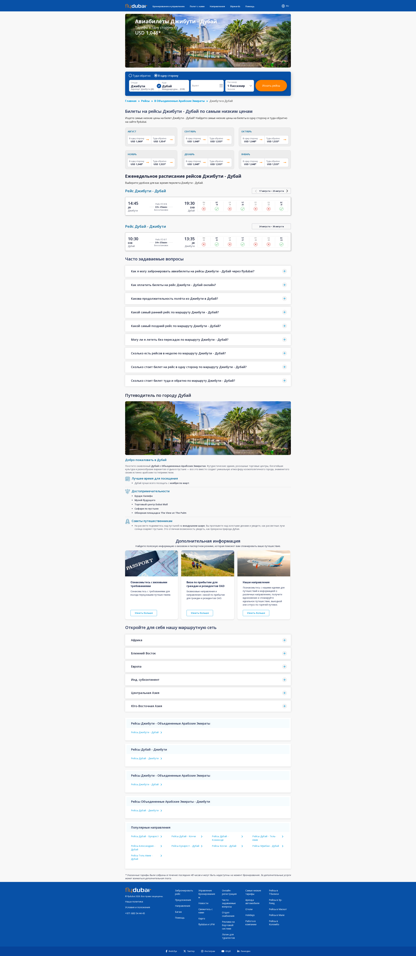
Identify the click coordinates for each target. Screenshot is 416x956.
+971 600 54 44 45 (135, 913)
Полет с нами (197, 6)
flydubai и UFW (206, 924)
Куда (164, 83)
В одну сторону (168, 75)
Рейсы (145, 101)
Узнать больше (144, 612)
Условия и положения (137, 907)
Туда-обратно (142, 75)
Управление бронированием (206, 894)
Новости (203, 903)
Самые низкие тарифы (253, 892)
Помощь (249, 6)
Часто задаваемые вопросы (229, 903)
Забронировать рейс (184, 892)
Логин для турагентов (228, 936)
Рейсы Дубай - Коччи (183, 836)
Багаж (178, 911)
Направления (217, 6)
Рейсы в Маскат (278, 909)
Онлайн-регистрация (229, 892)
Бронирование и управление (169, 6)
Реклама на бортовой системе (228, 925)
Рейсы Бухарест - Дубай (185, 845)
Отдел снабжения (228, 914)
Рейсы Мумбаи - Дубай (265, 845)
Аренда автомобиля (252, 901)
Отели (249, 909)
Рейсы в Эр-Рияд (275, 901)
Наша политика (134, 901)
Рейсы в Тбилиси (274, 892)
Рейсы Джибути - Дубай (145, 732)
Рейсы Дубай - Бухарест (145, 836)
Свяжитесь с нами (205, 911)
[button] (208, 271)
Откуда (134, 83)
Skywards (235, 6)
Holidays (250, 915)
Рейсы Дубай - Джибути (145, 758)
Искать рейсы (271, 85)
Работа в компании (250, 923)
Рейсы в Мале (277, 915)
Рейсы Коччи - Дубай (224, 845)
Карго (201, 918)
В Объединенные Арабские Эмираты (179, 101)
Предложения (183, 899)
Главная (130, 101)
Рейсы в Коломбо (274, 923)
